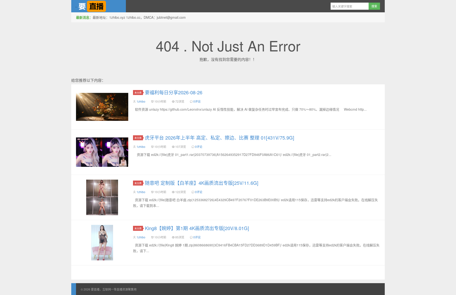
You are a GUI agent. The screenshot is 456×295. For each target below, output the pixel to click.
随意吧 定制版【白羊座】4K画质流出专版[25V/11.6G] (201, 182)
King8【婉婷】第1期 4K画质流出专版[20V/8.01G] (197, 228)
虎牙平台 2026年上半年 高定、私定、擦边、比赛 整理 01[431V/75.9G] (219, 137)
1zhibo (141, 101)
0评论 (197, 101)
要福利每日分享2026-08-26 (173, 92)
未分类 (138, 92)
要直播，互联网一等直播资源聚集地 (98, 6)
